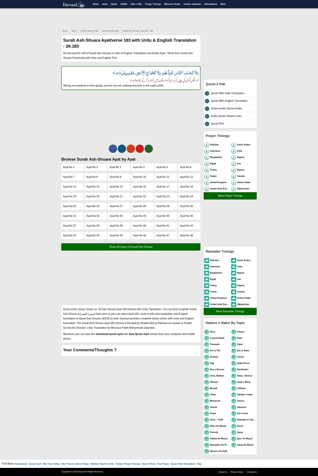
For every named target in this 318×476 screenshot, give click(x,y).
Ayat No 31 (69, 216)
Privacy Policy (237, 472)
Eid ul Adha (243, 350)
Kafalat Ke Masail (219, 438)
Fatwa (213, 413)
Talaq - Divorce (244, 375)
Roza (212, 331)
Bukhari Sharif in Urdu (102, 464)
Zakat (239, 344)
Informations (210, 4)
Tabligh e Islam (245, 394)
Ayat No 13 (69, 186)
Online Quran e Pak (89, 31)
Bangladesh (216, 157)
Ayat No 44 (92, 235)
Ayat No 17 (162, 186)
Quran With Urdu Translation (227, 93)
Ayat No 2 (92, 167)
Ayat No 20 (92, 196)
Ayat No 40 (139, 225)
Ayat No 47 (162, 235)
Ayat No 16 (139, 186)
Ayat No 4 (139, 167)
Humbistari (242, 369)
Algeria (240, 170)
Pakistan (214, 144)
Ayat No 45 (116, 235)
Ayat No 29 (162, 206)
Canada (241, 176)
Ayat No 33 (116, 216)
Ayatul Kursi (243, 363)
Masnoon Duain (172, 4)
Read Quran (21, 464)
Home (96, 4)
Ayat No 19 (69, 196)
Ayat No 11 (162, 176)
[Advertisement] (159, 18)
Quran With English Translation (229, 100)
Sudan (213, 176)
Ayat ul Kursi (149, 464)
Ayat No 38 (92, 225)
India (239, 151)
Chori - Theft (216, 419)
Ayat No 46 (139, 235)
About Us (223, 472)
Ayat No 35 (162, 216)
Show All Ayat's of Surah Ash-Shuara (131, 246)
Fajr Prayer (163, 464)
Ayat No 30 (186, 206)
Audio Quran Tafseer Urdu (226, 116)
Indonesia (215, 151)
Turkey (213, 170)
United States (244, 182)
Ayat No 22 (139, 196)
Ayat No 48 (186, 235)
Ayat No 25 (69, 206)
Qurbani (214, 357)
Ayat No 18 (186, 186)
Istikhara (241, 388)
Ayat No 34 (139, 216)
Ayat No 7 (69, 176)
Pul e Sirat (242, 413)
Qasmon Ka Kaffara (220, 451)
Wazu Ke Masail (218, 426)
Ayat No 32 (92, 216)
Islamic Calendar (192, 4)
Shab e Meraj (243, 382)
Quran (114, 4)
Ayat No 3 (115, 167)
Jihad (213, 394)
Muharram (215, 401)
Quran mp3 (35, 464)
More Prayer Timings (230, 195)
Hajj (212, 363)
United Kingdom (218, 182)
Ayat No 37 (69, 225)
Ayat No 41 (162, 225)
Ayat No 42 (186, 225)
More (223, 4)
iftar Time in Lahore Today (75, 464)
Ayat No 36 (186, 216)
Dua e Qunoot (217, 369)
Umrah (240, 357)
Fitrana (240, 331)
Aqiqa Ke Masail (245, 445)
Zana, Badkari (217, 375)
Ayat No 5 (162, 167)
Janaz (240, 432)
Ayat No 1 (69, 167)
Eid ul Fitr (215, 350)
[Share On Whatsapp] (149, 149)
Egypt (213, 163)
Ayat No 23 (162, 196)
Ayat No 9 (115, 176)
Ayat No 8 (92, 176)
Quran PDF (217, 123)
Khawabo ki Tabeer (246, 419)
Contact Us (252, 472)
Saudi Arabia (243, 144)
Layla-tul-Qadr (217, 338)
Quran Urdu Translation (183, 464)
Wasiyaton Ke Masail (220, 445)
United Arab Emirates (220, 188)
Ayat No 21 (116, 196)
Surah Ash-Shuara (110, 31)
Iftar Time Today (51, 464)
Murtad (213, 388)
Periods (214, 432)
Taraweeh (215, 344)
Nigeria (240, 157)
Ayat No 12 (186, 176)
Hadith (124, 4)
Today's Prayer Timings (128, 464)
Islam (105, 4)
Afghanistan (243, 188)
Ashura (240, 401)
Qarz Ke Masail (244, 438)
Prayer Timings (153, 4)
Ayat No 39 (116, 225)
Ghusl (240, 426)
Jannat (213, 407)
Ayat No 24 (186, 196)
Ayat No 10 (139, 176)
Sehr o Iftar (136, 4)
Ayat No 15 (116, 186)
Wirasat (214, 382)
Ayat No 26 (92, 206)
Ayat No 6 (185, 167)
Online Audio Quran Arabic (226, 108)
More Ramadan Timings (230, 311)
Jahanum (241, 407)
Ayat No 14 (92, 186)
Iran (239, 163)
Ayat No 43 (69, 235)
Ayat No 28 (139, 206)
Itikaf (239, 338)
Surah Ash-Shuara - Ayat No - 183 (138, 31)
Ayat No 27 (116, 206)
